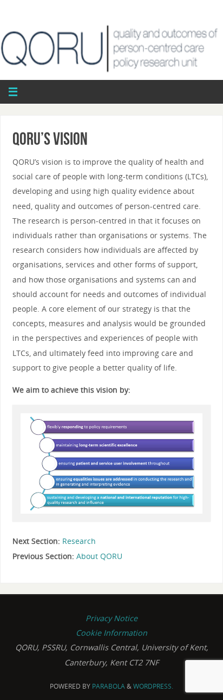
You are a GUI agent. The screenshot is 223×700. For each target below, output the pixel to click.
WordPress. (153, 686)
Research (79, 541)
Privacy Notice (111, 618)
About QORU (99, 556)
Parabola (108, 686)
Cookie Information (111, 633)
